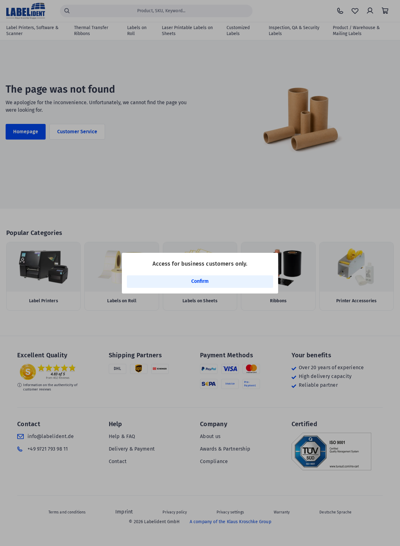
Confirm (200, 281)
